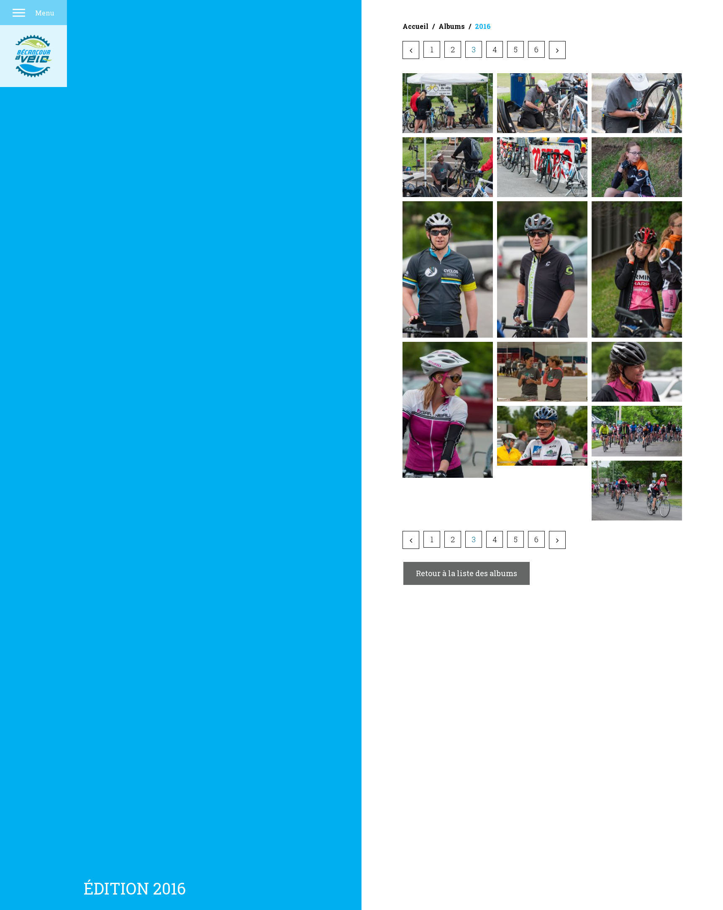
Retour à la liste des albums (466, 573)
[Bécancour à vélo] (33, 56)
